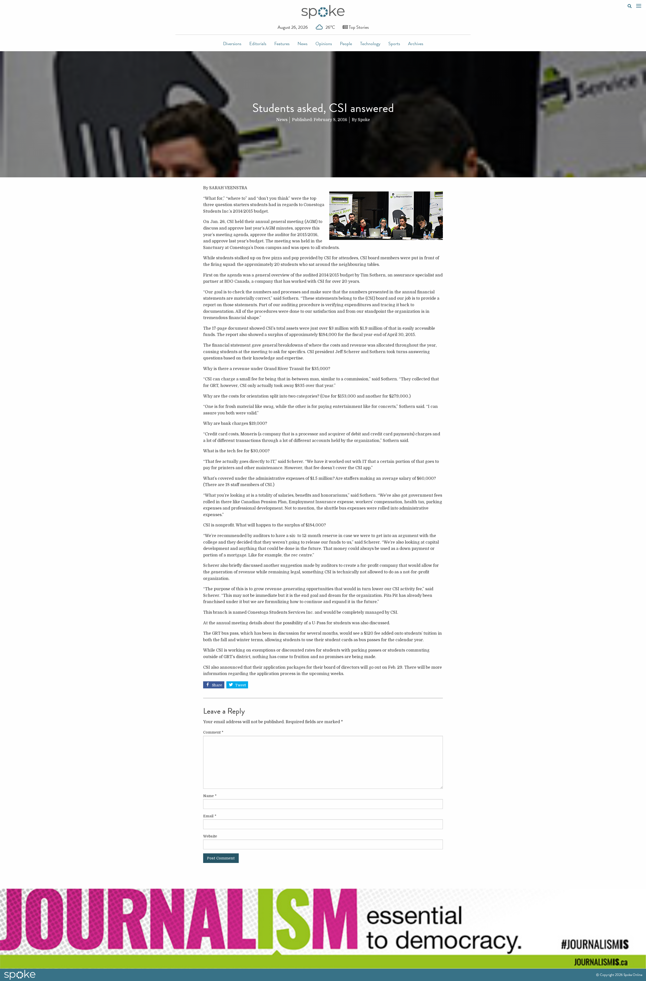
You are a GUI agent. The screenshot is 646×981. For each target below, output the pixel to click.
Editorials (257, 43)
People (346, 43)
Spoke (364, 120)
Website (210, 836)
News (302, 43)
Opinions (323, 43)
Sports (394, 43)
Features (281, 43)
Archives (415, 43)
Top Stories (358, 27)
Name (210, 796)
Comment (213, 732)
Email (209, 816)
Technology (370, 43)
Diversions (232, 43)
